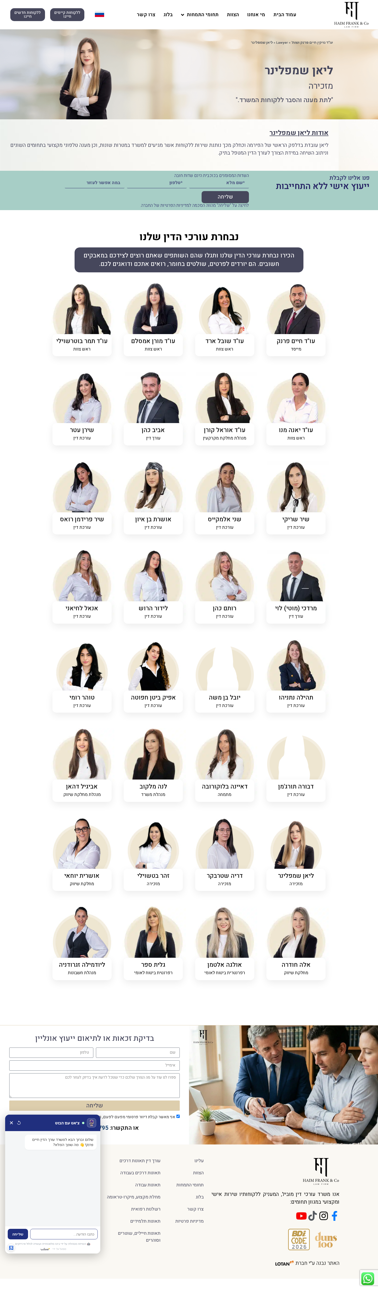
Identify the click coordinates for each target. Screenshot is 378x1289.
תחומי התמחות (203, 14)
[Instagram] (323, 1216)
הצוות (233, 14)
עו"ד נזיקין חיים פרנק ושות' (312, 42)
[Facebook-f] (334, 1216)
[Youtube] (301, 1216)
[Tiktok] (312, 1216)
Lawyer (282, 42)
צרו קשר (146, 14)
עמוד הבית (284, 14)
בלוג (168, 14)
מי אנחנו (256, 14)
